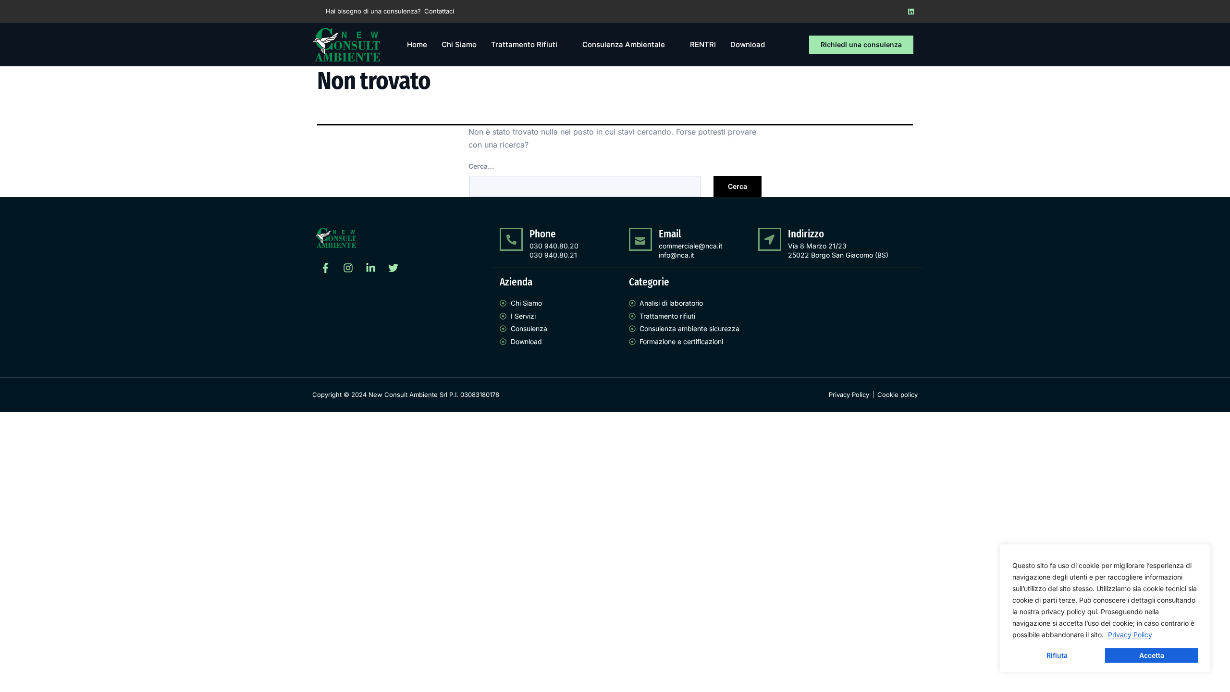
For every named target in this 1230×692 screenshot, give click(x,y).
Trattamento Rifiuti (524, 44)
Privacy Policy (1130, 634)
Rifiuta (1057, 655)
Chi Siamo (459, 44)
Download (747, 44)
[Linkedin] (911, 11)
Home (417, 44)
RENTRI (703, 44)
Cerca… (481, 166)
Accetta (1151, 655)
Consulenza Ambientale (623, 44)
